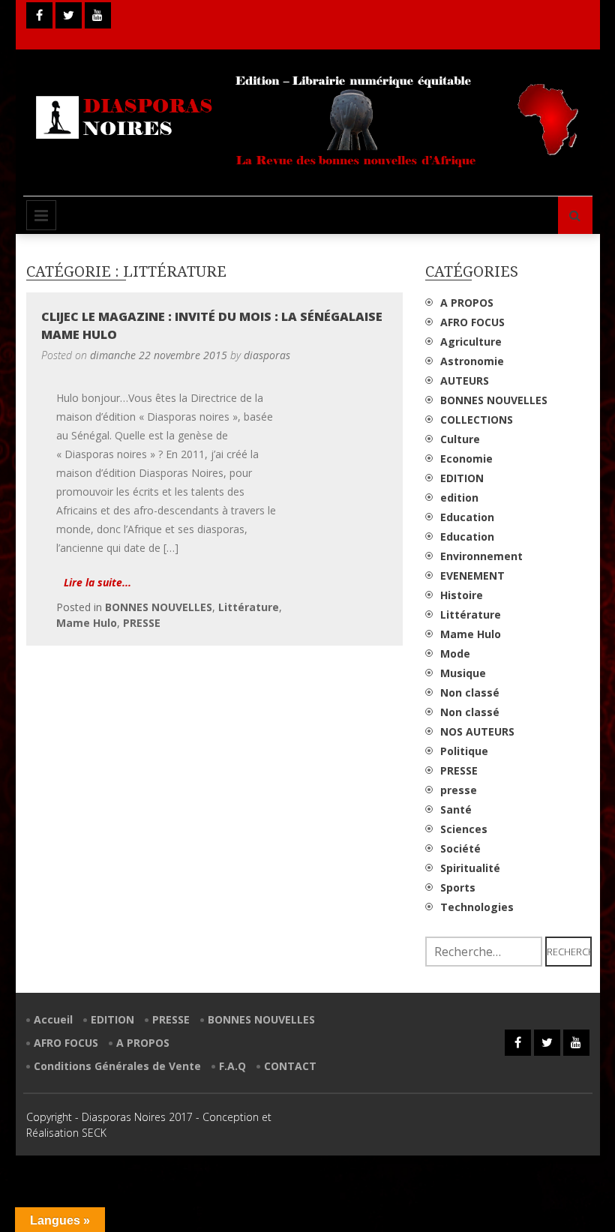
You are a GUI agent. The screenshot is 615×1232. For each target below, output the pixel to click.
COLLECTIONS (476, 419)
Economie (466, 458)
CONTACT (290, 1066)
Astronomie (472, 361)
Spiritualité (470, 868)
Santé (456, 809)
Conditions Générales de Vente (117, 1066)
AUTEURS (464, 380)
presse (458, 790)
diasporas (267, 355)
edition (459, 497)
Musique (463, 673)
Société (460, 848)
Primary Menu (41, 215)
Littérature (248, 607)
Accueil (53, 1019)
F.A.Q (232, 1066)
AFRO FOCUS (472, 322)
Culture (460, 439)
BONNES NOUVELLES (158, 607)
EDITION (462, 478)
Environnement (481, 556)
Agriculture (471, 341)
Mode (455, 653)
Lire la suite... (97, 582)
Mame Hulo (86, 623)
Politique (464, 751)
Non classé (470, 692)
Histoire (461, 595)
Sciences (464, 829)
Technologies (477, 907)
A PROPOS (467, 302)
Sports (458, 887)
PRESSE (141, 623)
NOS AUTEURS (477, 731)
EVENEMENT (472, 575)
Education (467, 517)
